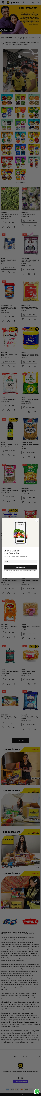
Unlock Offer (20, 567)
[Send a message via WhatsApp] (37, 1091)
